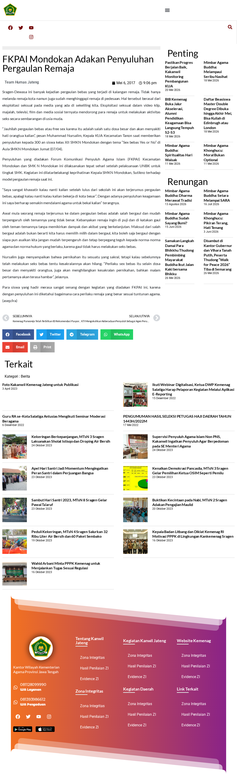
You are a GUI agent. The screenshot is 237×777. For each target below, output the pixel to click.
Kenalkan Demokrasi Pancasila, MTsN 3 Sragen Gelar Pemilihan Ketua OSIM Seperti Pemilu (190, 470)
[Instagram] (31, 37)
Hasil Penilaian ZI (94, 668)
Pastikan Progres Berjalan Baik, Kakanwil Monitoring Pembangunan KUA (179, 74)
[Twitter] (20, 27)
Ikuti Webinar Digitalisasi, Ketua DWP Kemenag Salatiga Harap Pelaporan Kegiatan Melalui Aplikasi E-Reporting (193, 389)
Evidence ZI (89, 679)
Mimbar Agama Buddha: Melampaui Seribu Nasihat (216, 69)
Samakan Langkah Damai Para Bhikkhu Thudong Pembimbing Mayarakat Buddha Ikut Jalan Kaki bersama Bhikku (179, 257)
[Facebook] (10, 27)
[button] (167, 10)
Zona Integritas (92, 657)
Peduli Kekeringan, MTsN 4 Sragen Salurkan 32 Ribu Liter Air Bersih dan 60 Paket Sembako (69, 533)
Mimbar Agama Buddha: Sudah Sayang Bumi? (177, 218)
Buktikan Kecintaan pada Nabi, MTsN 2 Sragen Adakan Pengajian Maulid (189, 502)
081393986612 (32, 699)
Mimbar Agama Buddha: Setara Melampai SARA (217, 195)
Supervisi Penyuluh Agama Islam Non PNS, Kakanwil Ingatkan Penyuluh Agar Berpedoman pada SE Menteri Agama (190, 441)
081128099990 (33, 684)
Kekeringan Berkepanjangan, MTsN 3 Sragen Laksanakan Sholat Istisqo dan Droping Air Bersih (70, 438)
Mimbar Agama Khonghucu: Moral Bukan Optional (216, 152)
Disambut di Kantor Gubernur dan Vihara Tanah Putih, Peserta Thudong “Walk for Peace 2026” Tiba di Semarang (218, 254)
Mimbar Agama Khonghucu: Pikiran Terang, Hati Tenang (216, 220)
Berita (25, 376)
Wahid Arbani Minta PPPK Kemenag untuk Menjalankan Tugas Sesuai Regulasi (65, 565)
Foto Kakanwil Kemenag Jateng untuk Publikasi (40, 384)
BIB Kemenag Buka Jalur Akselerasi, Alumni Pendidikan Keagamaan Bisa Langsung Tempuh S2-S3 (179, 115)
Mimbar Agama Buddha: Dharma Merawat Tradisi (178, 195)
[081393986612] (15, 702)
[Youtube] (31, 27)
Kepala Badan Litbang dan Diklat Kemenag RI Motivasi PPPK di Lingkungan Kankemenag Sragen (193, 533)
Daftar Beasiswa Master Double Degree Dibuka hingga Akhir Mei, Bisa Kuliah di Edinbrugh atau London (218, 113)
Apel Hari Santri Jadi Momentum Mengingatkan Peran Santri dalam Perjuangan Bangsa (69, 470)
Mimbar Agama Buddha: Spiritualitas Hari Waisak (178, 152)
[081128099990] (15, 687)
